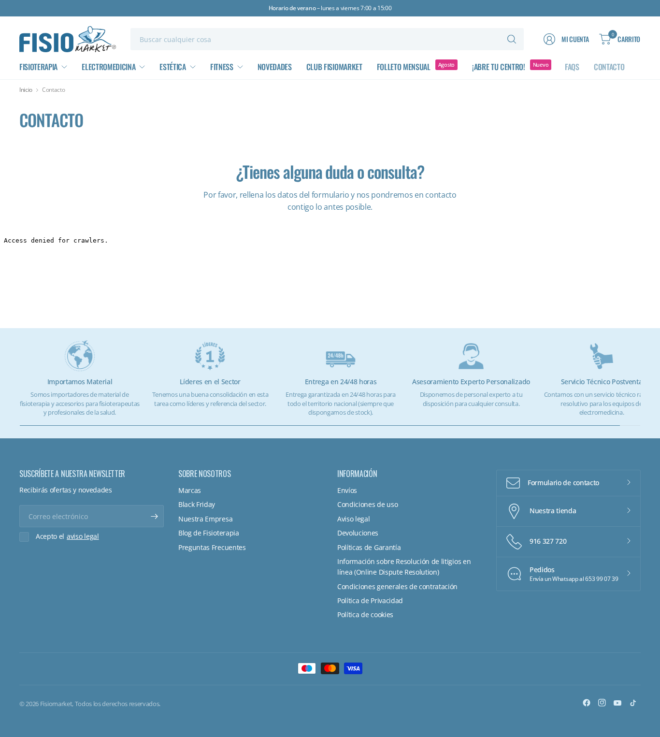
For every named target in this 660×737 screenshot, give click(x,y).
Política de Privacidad (370, 600)
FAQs (572, 66)
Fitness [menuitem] (221, 66)
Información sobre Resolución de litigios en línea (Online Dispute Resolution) (404, 567)
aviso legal (83, 536)
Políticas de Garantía (369, 547)
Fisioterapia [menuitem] (38, 66)
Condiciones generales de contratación (397, 586)
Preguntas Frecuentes (212, 547)
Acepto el (67, 536)
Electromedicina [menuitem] (108, 66)
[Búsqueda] (512, 39)
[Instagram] (602, 702)
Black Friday (196, 504)
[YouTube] (617, 702)
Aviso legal (353, 518)
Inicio (25, 90)
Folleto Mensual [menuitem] (403, 66)
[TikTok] (633, 702)
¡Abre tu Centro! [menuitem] (498, 66)
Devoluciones (357, 532)
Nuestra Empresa (205, 518)
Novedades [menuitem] (275, 66)
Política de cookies (365, 614)
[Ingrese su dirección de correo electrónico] (154, 516)
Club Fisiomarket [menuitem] (334, 66)
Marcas (189, 490)
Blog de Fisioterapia (208, 532)
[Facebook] (586, 702)
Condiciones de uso (367, 504)
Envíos (347, 490)
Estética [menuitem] (172, 66)
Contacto (609, 66)
